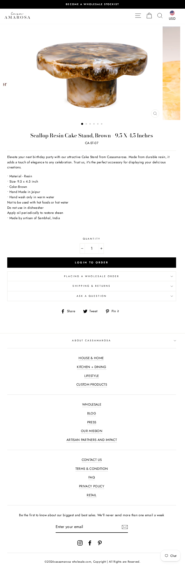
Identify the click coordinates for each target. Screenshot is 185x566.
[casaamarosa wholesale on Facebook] (89, 543)
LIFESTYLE (91, 375)
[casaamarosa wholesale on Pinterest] (99, 543)
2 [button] (87, 124)
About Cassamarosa (91, 340)
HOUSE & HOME (91, 358)
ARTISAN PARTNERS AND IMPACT (91, 439)
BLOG (91, 413)
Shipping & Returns (92, 286)
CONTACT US (92, 459)
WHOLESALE (91, 404)
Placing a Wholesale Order (91, 276)
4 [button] (94, 124)
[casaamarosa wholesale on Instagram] (80, 543)
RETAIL (91, 495)
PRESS (91, 422)
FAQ (91, 477)
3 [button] (90, 124)
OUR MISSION (91, 430)
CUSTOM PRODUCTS (91, 384)
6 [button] (102, 124)
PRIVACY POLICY (91, 486)
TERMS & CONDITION (91, 468)
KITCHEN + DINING (91, 366)
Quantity (91, 239)
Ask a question (92, 296)
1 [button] (82, 124)
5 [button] (98, 124)
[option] (92, 4)
